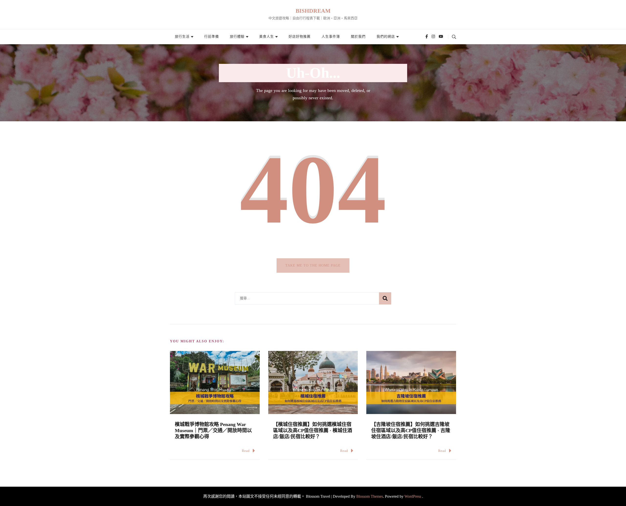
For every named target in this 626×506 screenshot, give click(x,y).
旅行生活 (182, 36)
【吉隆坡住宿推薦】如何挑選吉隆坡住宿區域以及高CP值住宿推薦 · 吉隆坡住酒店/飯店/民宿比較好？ (410, 430)
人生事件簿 (331, 36)
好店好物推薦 (300, 36)
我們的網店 (386, 36)
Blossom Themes (369, 496)
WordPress (412, 496)
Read (246, 451)
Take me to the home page (313, 265)
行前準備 (211, 36)
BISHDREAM (313, 11)
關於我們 (358, 36)
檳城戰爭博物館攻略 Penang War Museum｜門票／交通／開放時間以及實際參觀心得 (213, 430)
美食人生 (266, 36)
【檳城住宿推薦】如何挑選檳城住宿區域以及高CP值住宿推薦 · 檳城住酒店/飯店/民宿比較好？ (312, 430)
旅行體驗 (237, 36)
